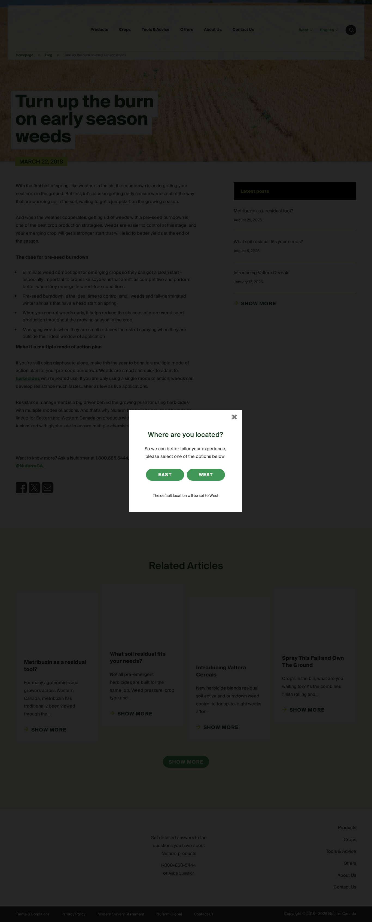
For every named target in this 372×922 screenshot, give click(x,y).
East (165, 475)
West (206, 475)
